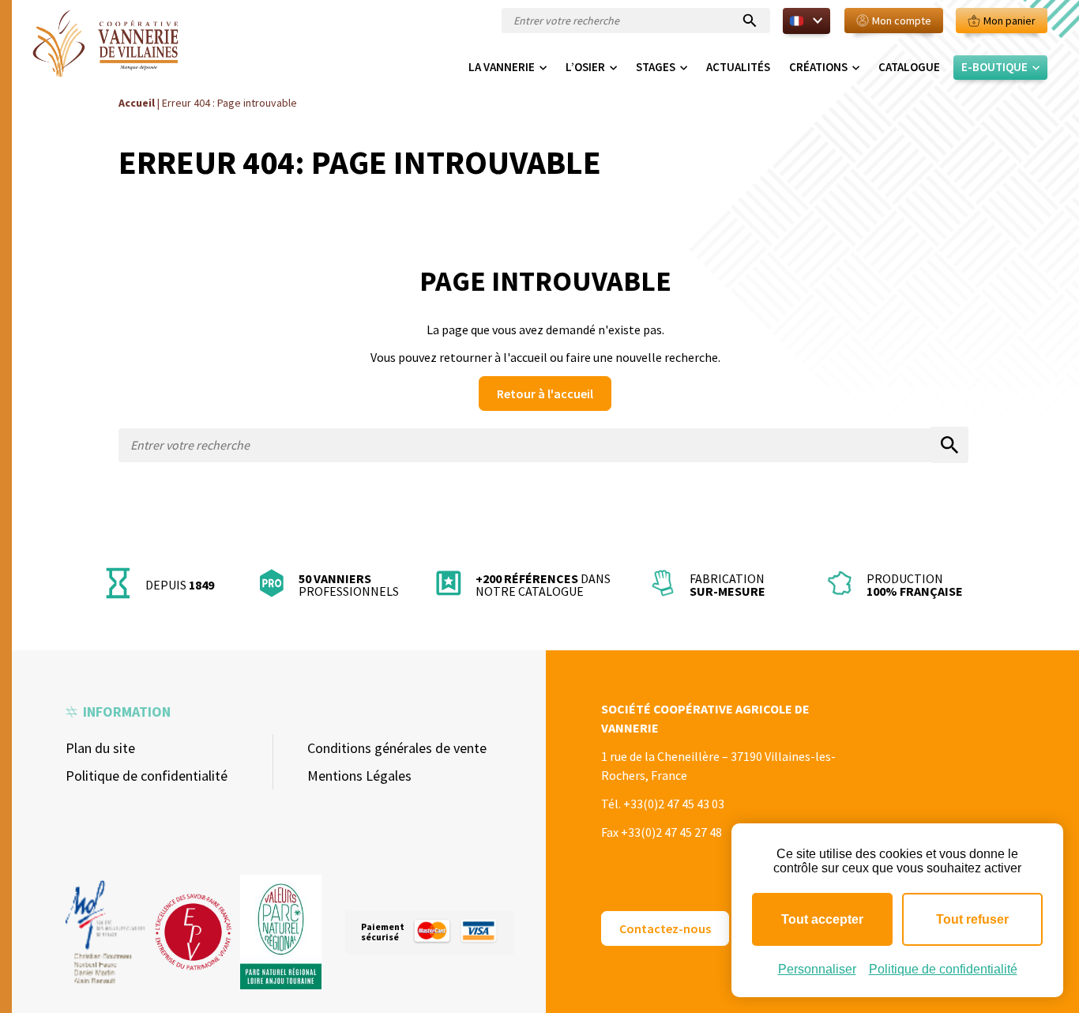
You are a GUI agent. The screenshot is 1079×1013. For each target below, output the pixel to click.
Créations (818, 66)
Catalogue (909, 66)
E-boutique (994, 66)
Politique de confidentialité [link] (943, 969)
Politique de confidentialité (146, 775)
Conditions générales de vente (397, 748)
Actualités (738, 66)
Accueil (136, 103)
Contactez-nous (665, 928)
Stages (655, 66)
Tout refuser (972, 919)
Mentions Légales (359, 775)
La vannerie (501, 66)
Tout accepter (822, 919)
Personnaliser (817, 969)
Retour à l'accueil (545, 393)
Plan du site (100, 748)
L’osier (585, 66)
